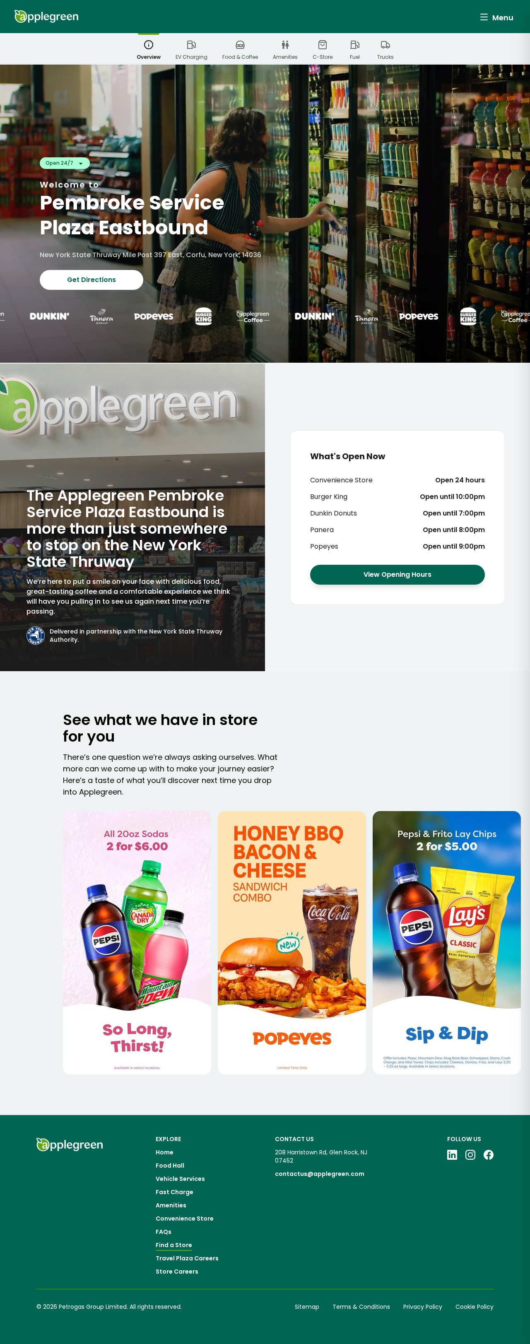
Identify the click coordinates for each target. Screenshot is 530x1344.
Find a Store (174, 1245)
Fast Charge (174, 1192)
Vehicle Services (180, 1179)
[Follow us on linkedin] (452, 1155)
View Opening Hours (397, 574)
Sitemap (307, 1307)
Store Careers (177, 1271)
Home (164, 1152)
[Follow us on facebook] (489, 1155)
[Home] (69, 1205)
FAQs (163, 1232)
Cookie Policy (474, 1307)
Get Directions (91, 279)
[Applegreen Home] (46, 16)
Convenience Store (185, 1218)
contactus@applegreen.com (319, 1174)
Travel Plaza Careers (187, 1258)
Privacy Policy (422, 1307)
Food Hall (170, 1165)
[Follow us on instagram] (470, 1155)
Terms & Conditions (361, 1307)
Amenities (171, 1205)
